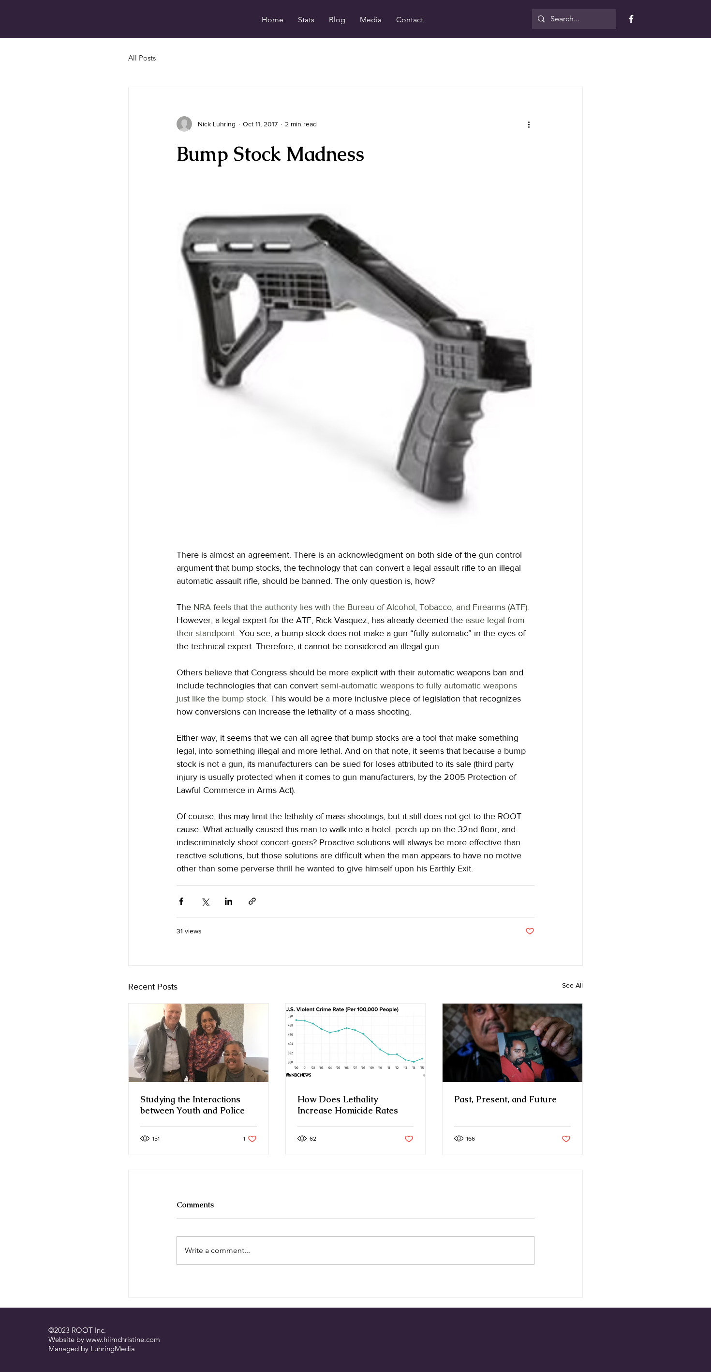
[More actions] (528, 124)
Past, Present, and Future (505, 1099)
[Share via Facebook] (181, 901)
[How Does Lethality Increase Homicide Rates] (356, 1043)
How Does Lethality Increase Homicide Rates (347, 1105)
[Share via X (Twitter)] (204, 901)
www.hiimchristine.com (123, 1339)
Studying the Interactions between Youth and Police (192, 1105)
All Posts (142, 57)
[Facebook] (631, 19)
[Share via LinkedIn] (228, 901)
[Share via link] (252, 901)
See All (572, 985)
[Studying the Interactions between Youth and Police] (198, 1043)
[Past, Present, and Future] (512, 1043)
